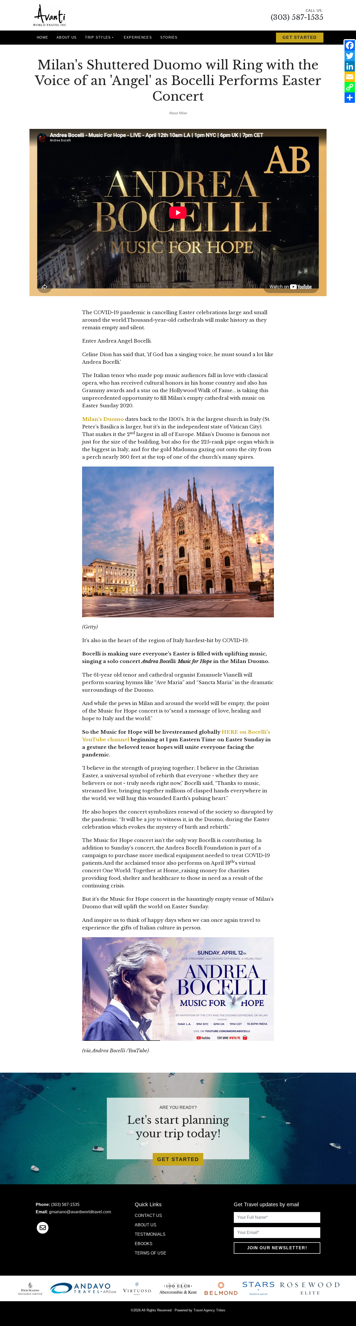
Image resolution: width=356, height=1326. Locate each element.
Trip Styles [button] (98, 37)
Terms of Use (150, 1253)
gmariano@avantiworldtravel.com (80, 1212)
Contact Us (148, 1215)
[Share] (350, 97)
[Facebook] (350, 45)
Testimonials (150, 1234)
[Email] (350, 76)
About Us (67, 37)
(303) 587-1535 (297, 17)
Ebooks (143, 1243)
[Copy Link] (350, 87)
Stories (169, 37)
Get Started (300, 37)
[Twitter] (350, 56)
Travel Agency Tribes (209, 1310)
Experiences (138, 37)
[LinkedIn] (350, 66)
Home (42, 37)
